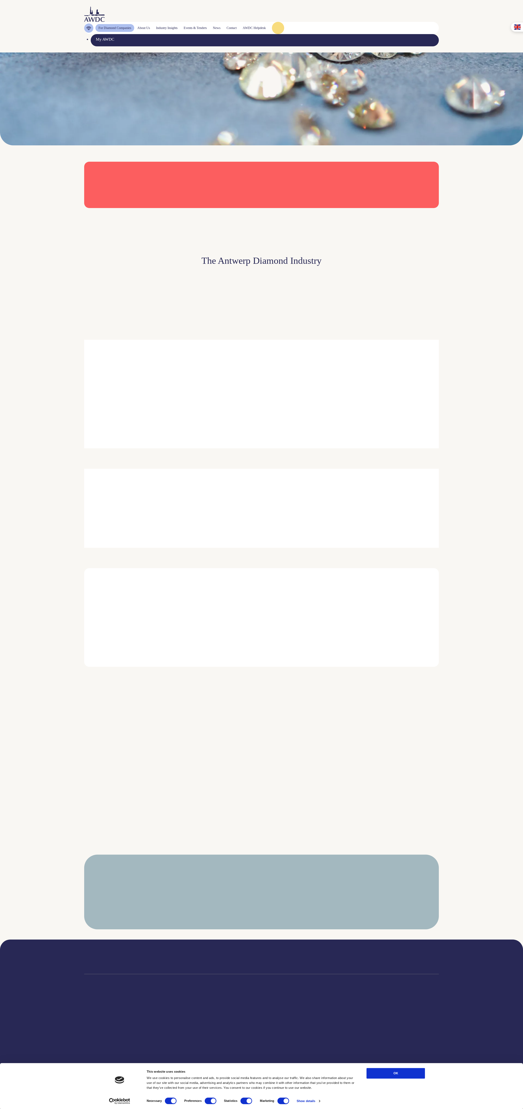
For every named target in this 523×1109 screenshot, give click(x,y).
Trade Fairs (93, 1030)
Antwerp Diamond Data (233, 1016)
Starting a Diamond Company (109, 1044)
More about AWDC (311, 418)
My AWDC (366, 1055)
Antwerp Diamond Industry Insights (370, 418)
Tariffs (89, 1059)
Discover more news (261, 849)
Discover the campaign (98, 518)
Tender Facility (172, 1044)
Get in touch (415, 1055)
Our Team (168, 1037)
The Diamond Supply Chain (236, 1030)
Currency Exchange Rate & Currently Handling (108, 109)
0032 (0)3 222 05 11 (304, 955)
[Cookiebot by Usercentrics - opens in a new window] (119, 1101)
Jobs (163, 1030)
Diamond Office (97, 1023)
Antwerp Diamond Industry (236, 1023)
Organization (170, 1016)
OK (395, 1073)
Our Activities (171, 1023)
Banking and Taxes (100, 1037)
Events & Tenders (290, 1016)
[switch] (210, 1101)
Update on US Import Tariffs (375, 215)
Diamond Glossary (228, 1037)
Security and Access (100, 1052)
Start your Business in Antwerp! (379, 674)
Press (279, 1030)
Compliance (94, 1016)
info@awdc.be (300, 961)
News (280, 1023)
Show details (306, 1101)
